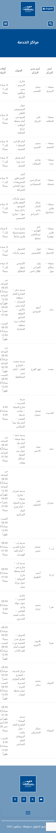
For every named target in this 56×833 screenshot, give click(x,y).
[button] (50, 23)
